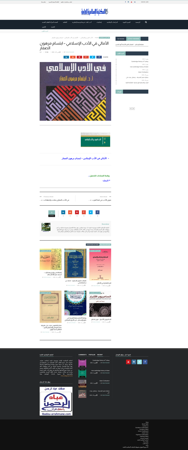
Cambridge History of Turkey (101, 360)
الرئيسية (138, 22)
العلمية (53, 27)
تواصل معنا (145, 442)
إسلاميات (99, 22)
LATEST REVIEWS (133, 39)
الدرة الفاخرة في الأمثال (104, 283)
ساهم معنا (43, 2)
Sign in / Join (144, 2)
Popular (92, 355)
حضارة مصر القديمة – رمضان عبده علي (60, 31)
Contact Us (145, 426)
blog (147, 422)
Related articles (105, 244)
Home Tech (145, 433)
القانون (44, 27)
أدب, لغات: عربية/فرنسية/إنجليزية (81, 22)
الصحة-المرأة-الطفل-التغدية (50, 22)
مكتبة (147, 445)
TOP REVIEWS (120, 39)
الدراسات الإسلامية (112, 22)
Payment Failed (144, 436)
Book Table (145, 424)
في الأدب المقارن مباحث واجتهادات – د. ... (54, 200)
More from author (93, 244)
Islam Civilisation (104, 380)
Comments (82, 355)
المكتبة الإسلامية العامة (142, 440)
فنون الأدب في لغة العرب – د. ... (99, 200)
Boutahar (70, 52)
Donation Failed (144, 429)
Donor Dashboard (143, 431)
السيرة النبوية (126, 22)
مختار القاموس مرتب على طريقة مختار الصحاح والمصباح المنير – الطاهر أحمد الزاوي (51, 327)
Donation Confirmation (142, 427)
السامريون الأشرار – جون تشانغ (101, 319)
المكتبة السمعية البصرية (54, 2)
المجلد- (105, 180)
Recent (100, 355)
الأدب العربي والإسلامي (104, 37)
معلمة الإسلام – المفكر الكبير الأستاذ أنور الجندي (130, 44)
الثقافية (65, 22)
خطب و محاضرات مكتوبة (66, 2)
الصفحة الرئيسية (144, 438)
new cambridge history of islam (100, 370)
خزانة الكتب (145, 443)
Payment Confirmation (142, 434)
